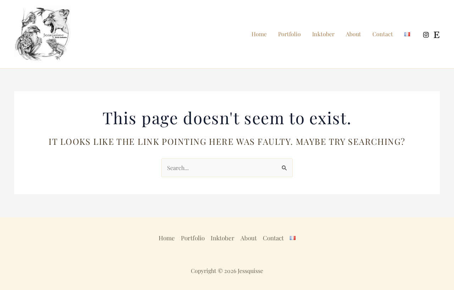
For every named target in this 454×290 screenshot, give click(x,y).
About (353, 34)
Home (259, 34)
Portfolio (289, 34)
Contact (382, 34)
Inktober (323, 34)
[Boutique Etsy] (436, 35)
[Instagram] (426, 35)
